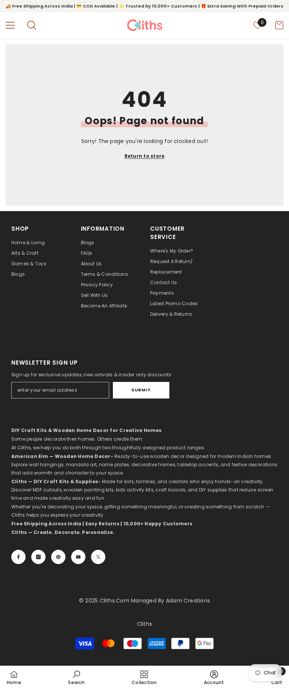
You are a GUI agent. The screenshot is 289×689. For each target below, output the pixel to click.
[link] (76, 677)
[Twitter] (98, 557)
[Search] (31, 25)
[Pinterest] (58, 557)
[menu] (10, 25)
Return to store (145, 156)
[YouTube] (78, 557)
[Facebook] (18, 557)
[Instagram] (38, 557)
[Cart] (279, 25)
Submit (141, 390)
